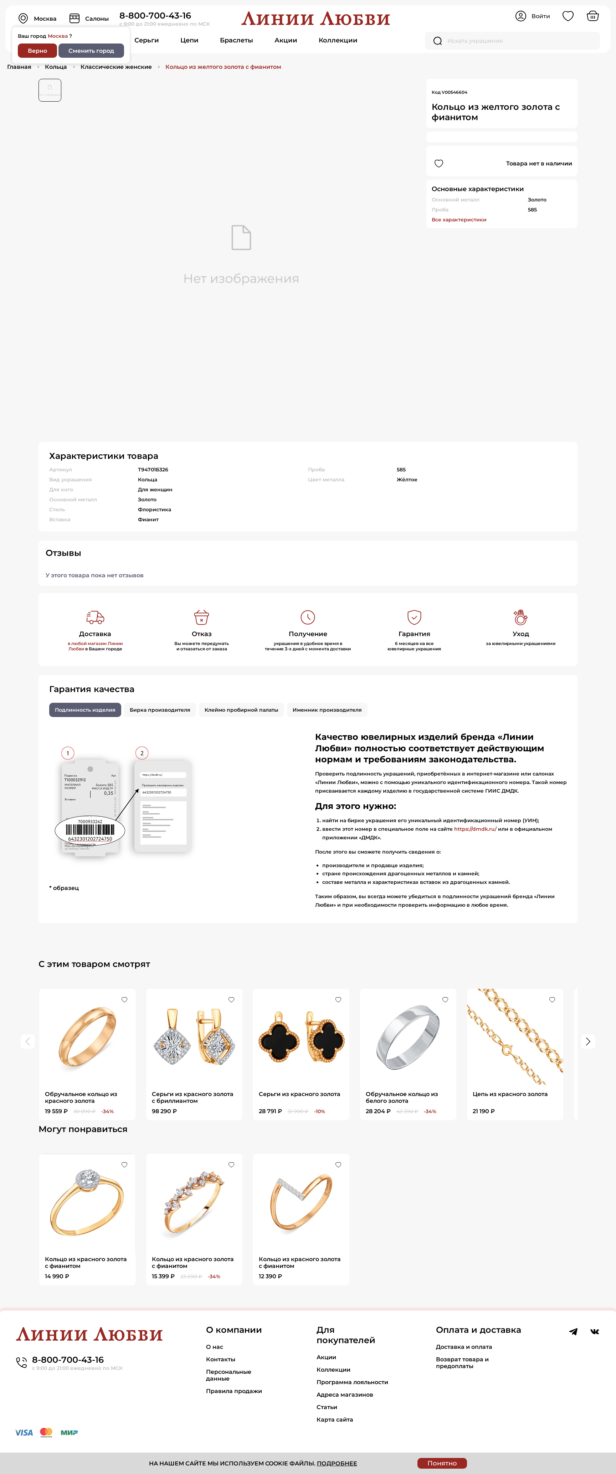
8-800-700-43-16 (155, 15)
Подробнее (337, 1463)
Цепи (189, 40)
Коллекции (338, 40)
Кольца (56, 66)
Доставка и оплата (464, 1347)
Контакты (220, 1359)
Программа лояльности (352, 1382)
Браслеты (236, 40)
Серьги (146, 40)
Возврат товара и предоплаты (462, 1363)
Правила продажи (234, 1391)
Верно (37, 50)
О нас (214, 1347)
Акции (285, 40)
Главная (19, 66)
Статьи (327, 1407)
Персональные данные (228, 1375)
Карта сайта (335, 1419)
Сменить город (91, 50)
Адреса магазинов (345, 1394)
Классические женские (116, 66)
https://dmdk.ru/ (475, 829)
